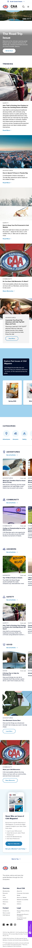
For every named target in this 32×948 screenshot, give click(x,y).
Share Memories (10, 780)
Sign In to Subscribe (14, 843)
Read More (12, 338)
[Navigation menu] (28, 7)
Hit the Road (9, 50)
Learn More (9, 731)
